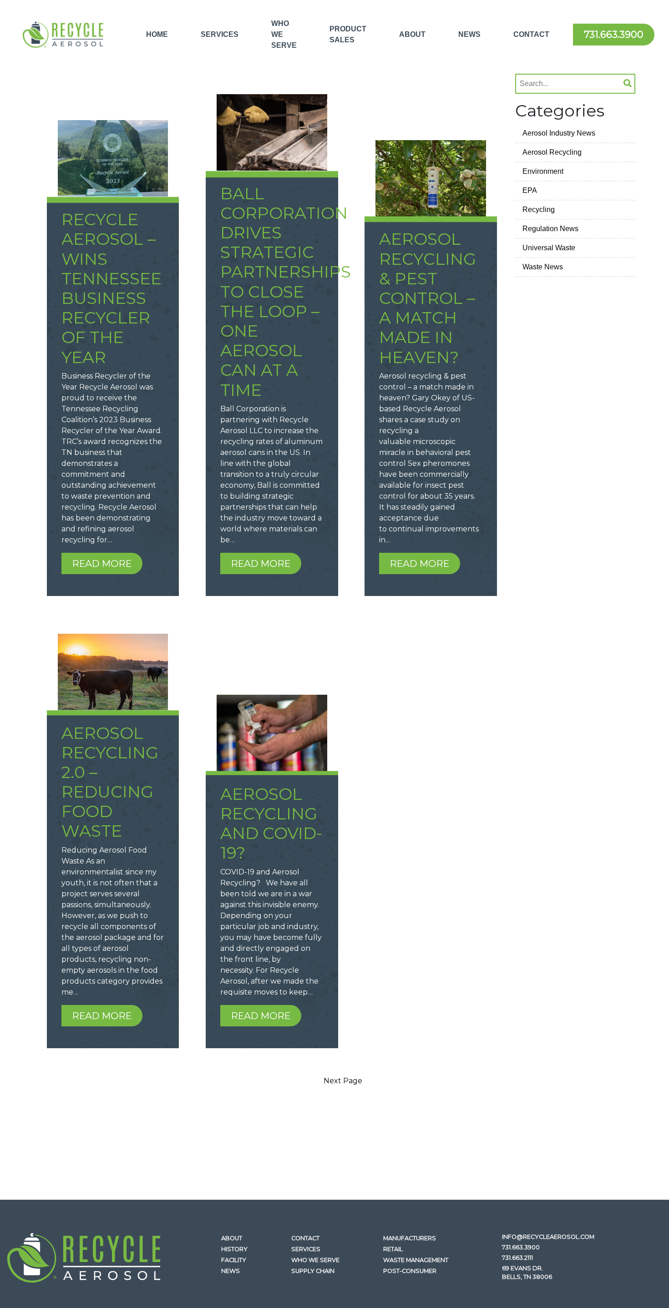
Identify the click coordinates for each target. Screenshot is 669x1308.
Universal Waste (548, 248)
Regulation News (550, 228)
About (412, 34)
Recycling (538, 209)
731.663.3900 (614, 34)
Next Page (343, 1080)
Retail (393, 1249)
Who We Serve (284, 34)
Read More (102, 563)
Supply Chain (312, 1271)
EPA (529, 190)
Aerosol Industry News (558, 133)
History (234, 1249)
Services (219, 34)
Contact (531, 34)
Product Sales (347, 34)
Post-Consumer (409, 1271)
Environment (542, 171)
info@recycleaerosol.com (548, 1236)
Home (157, 34)
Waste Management (415, 1260)
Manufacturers (409, 1238)
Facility (233, 1260)
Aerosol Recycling (552, 152)
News (469, 34)
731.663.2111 (517, 1257)
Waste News (542, 267)
